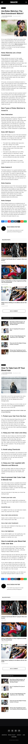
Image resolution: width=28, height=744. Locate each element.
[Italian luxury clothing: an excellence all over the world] (14, 294)
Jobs (24, 734)
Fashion (3, 8)
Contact (19, 734)
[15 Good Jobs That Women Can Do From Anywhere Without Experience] (5, 351)
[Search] (26, 2)
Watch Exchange (19, 44)
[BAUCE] (14, 2)
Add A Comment (14, 311)
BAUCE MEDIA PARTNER (7, 16)
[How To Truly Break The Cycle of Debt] (5, 330)
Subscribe (14, 736)
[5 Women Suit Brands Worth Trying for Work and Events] (14, 250)
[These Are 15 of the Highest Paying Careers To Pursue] (5, 344)
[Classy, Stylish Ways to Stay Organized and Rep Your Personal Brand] (14, 272)
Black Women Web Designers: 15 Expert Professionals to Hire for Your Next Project (17, 323)
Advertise (4, 734)
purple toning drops (18, 405)
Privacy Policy (11, 734)
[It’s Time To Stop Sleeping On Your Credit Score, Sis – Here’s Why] (5, 337)
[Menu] (2, 2)
